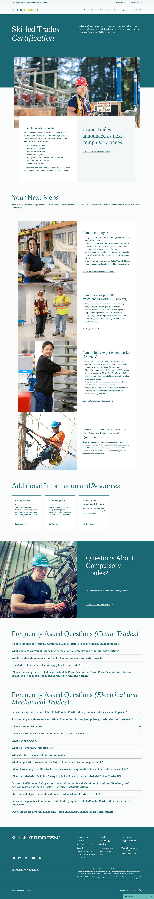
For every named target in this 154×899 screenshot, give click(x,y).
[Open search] (141, 2)
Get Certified (138, 10)
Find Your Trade (105, 10)
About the (83, 839)
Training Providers (18, 3)
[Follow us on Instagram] (13, 858)
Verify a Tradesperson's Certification (130, 849)
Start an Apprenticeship (130, 853)
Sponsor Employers (34, 3)
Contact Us (134, 3)
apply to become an (106, 373)
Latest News (81, 848)
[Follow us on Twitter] (26, 858)
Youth (45, 3)
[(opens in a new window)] (19, 858)
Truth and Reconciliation (132, 879)
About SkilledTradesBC (85, 845)
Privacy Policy (124, 890)
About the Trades (90, 10)
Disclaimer (133, 890)
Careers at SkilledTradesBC (86, 854)
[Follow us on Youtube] (33, 858)
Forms (124, 845)
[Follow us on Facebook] (40, 858)
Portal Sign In (120, 3)
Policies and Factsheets (85, 851)
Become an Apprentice (122, 10)
